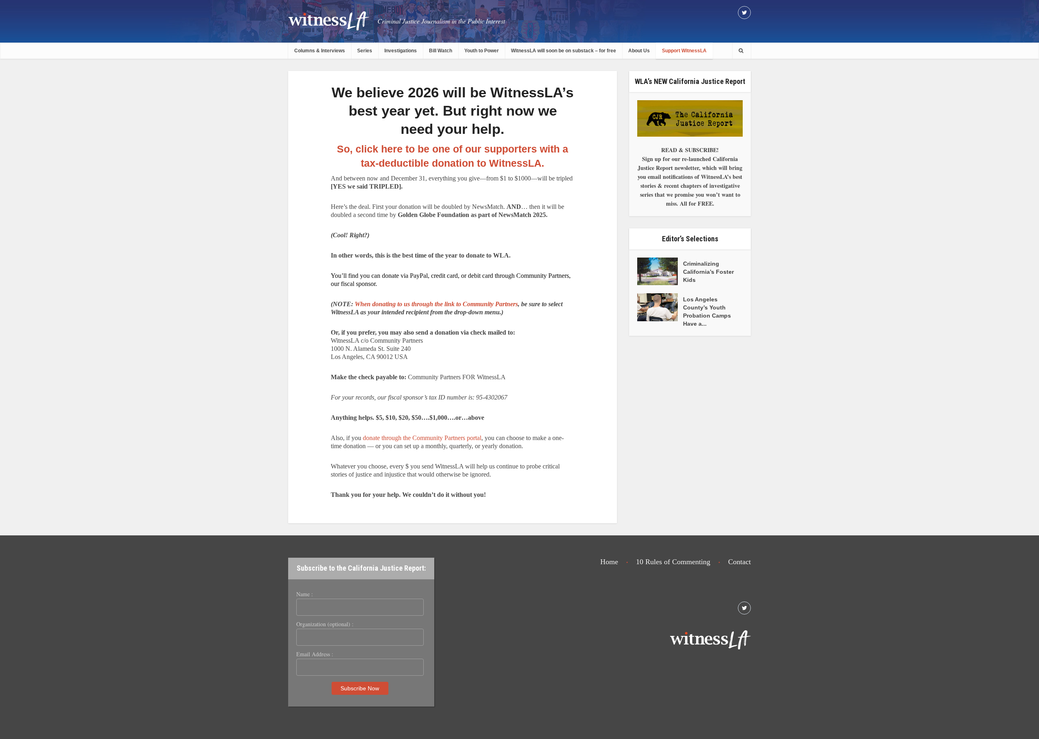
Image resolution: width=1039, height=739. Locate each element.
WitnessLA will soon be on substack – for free (563, 51)
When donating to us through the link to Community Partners (436, 304)
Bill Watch (440, 51)
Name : (304, 594)
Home (609, 562)
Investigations (400, 51)
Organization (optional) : (325, 624)
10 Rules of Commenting (673, 562)
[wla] (328, 20)
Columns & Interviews (319, 51)
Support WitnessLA (684, 51)
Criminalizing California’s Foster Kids (708, 271)
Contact (739, 562)
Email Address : (314, 654)
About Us (639, 51)
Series (364, 51)
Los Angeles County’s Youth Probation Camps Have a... (707, 311)
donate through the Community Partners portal (422, 437)
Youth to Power (481, 51)
